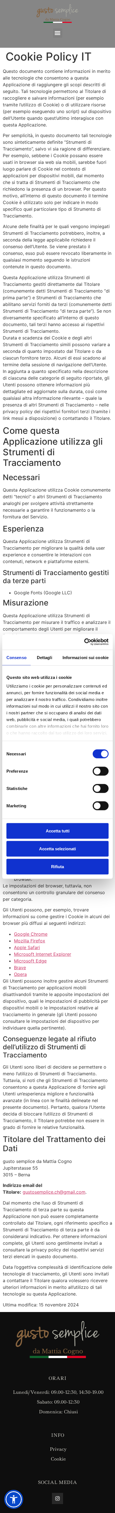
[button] (57, 33)
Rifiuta (57, 866)
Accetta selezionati (57, 848)
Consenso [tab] (16, 657)
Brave (20, 967)
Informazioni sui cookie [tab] (86, 657)
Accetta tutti (58, 830)
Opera (20, 974)
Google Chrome (30, 934)
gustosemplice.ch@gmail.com (54, 1192)
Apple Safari (27, 947)
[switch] (101, 771)
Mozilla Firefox (29, 941)
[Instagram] (57, 1498)
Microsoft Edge (30, 961)
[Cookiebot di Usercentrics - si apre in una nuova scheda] (84, 642)
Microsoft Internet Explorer (42, 954)
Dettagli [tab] (44, 657)
